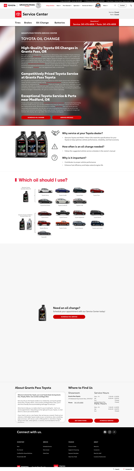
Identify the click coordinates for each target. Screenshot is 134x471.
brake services (44, 84)
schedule (36, 67)
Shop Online (50, 5)
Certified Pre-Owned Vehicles (24, 453)
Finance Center (72, 446)
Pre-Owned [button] (66, 6)
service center (37, 56)
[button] (131, 5)
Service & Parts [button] (87, 6)
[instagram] (110, 432)
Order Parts (46, 453)
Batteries (60, 22)
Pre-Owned (20, 450)
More (105, 6)
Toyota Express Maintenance (36, 63)
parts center (59, 106)
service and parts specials (53, 82)
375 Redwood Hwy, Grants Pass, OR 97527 (94, 1)
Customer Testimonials (100, 456)
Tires (18, 22)
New (18, 446)
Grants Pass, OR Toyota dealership (54, 103)
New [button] (58, 6)
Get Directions (80, 420)
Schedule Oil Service (69, 317)
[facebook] (105, 432)
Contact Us (96, 450)
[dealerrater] (114, 432)
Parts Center (46, 450)
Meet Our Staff (97, 453)
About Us (96, 446)
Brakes (28, 22)
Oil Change (42, 22)
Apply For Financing (73, 450)
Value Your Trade (72, 456)
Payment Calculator (73, 453)
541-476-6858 (78, 402)
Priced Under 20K (21, 456)
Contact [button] (122, 5)
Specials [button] (76, 6)
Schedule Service (106, 420)
